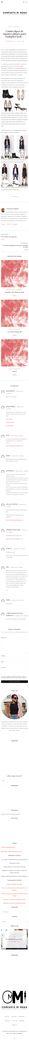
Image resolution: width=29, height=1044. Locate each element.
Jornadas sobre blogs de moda (14, 292)
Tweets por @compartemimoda (8, 847)
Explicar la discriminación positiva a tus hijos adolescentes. (14, 876)
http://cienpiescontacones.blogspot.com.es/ (14, 538)
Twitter (9, 224)
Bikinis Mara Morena (10, 422)
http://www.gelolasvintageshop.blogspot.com (14, 520)
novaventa (3, 893)
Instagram (14, 224)
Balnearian (6, 903)
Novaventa (5, 899)
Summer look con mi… (14, 939)
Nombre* (3, 655)
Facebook (3, 224)
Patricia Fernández (13, 209)
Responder (9, 393)
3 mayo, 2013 (20, 41)
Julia (8, 435)
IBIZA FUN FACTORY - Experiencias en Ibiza (11, 851)
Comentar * (4, 637)
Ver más (18, 730)
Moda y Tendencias (14, 26)
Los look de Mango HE (14, 332)
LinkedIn (22, 1020)
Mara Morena (10, 406)
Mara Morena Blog (9, 425)
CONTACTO (14, 1024)
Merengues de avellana (17, 884)
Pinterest (7, 1020)
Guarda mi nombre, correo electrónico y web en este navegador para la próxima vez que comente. (14, 677)
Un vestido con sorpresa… (9, 237)
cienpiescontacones (13, 530)
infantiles (20, 68)
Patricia (9, 548)
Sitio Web (3, 667)
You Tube (14, 1020)
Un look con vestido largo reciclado (18, 899)
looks (14, 936)
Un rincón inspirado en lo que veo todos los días (15, 246)
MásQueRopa (10, 391)
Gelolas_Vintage (12, 504)
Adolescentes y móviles (14, 863)
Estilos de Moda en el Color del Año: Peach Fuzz (14, 867)
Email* (2, 661)
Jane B (14, 371)
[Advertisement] (14, 758)
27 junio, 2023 (14, 941)
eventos (9, 289)
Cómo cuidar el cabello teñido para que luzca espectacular (14, 859)
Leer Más (14, 295)
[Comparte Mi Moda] (14, 13)
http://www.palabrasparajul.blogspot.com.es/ (14, 446)
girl (7, 567)
